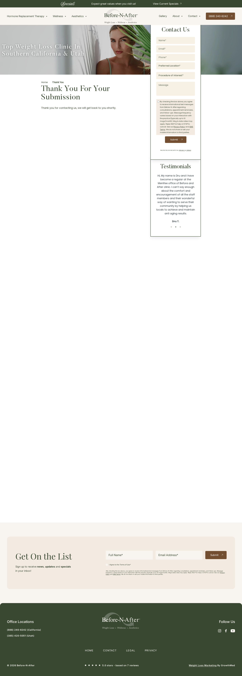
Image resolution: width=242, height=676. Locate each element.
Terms (188, 150)
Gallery (163, 16)
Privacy (182, 150)
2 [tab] (175, 226)
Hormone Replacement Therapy (26, 16)
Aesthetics (78, 16)
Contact (193, 16)
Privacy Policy (179, 127)
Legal (130, 650)
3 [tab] (180, 226)
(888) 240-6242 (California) (24, 629)
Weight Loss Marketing (203, 665)
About (176, 16)
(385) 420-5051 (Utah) (20, 635)
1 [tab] (171, 226)
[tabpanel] (175, 199)
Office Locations (20, 622)
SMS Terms (116, 574)
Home (44, 82)
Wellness (58, 16)
